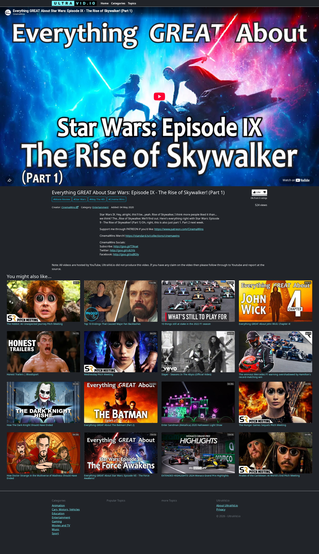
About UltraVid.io (227, 505)
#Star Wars (80, 199)
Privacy (220, 509)
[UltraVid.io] (74, 3)
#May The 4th (97, 199)
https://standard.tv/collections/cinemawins (152, 236)
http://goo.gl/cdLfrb (122, 250)
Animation (58, 505)
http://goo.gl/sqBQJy (126, 254)
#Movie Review (61, 199)
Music (55, 529)
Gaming (57, 521)
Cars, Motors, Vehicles (66, 509)
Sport (55, 533)
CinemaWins (68, 207)
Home (104, 3)
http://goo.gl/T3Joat (125, 246)
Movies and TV (61, 525)
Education (58, 513)
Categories (118, 3)
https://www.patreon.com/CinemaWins (179, 229)
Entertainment (100, 207)
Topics (132, 3)
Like (258, 192)
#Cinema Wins (116, 199)
